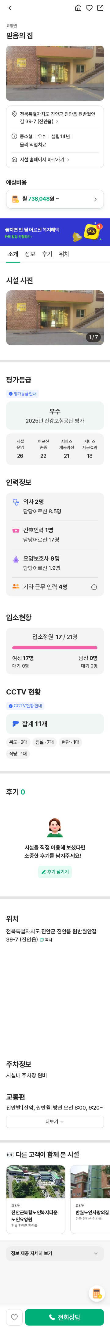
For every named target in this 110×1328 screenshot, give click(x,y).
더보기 (52, 1122)
